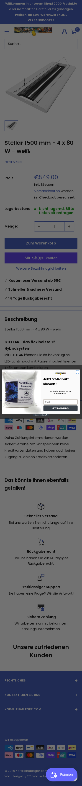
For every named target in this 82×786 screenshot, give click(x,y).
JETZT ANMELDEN (60, 408)
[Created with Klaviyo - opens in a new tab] (41, 415)
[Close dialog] (77, 372)
